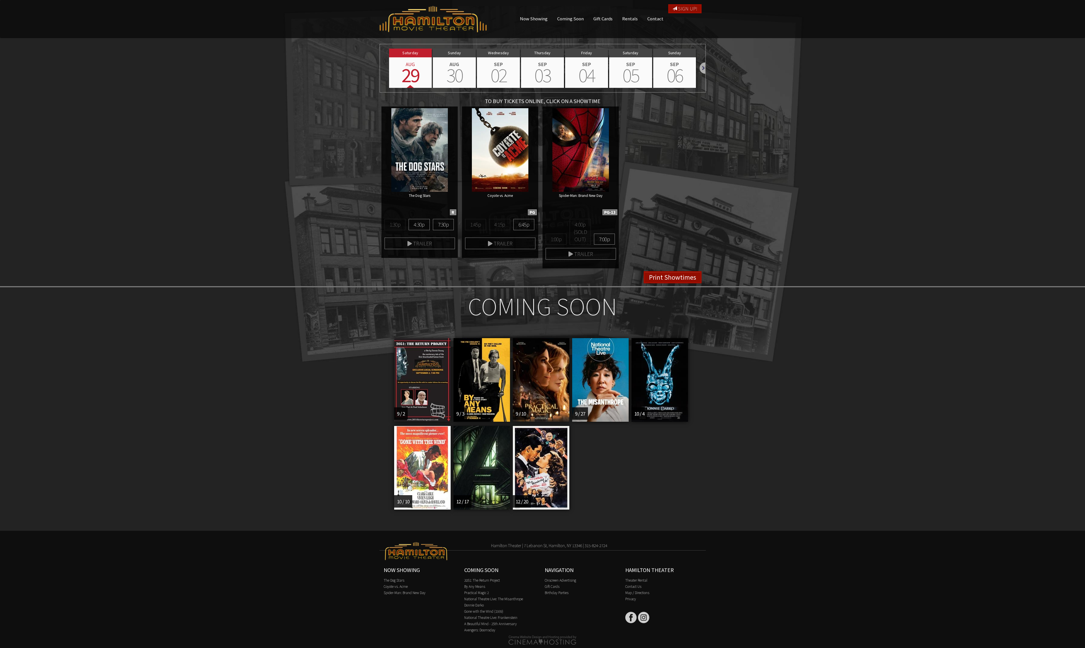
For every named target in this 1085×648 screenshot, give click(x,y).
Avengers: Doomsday (479, 629)
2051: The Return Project (482, 580)
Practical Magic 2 (476, 592)
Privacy (630, 598)
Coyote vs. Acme (396, 586)
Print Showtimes (672, 277)
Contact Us (633, 586)
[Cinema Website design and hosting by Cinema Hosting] (542, 639)
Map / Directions (637, 592)
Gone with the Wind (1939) (483, 611)
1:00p (556, 239)
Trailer (422, 243)
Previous (380, 68)
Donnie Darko (474, 605)
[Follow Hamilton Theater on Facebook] (631, 617)
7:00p (604, 239)
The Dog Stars (394, 580)
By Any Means (474, 586)
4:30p (419, 224)
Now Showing (534, 18)
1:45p (475, 224)
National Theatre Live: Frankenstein (490, 617)
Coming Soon (570, 18)
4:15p (499, 224)
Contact (655, 18)
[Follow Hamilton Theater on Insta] (643, 617)
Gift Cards (603, 18)
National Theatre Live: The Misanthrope (493, 598)
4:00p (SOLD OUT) (580, 231)
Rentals (630, 18)
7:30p (443, 224)
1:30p (395, 224)
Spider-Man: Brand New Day (405, 592)
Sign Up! (687, 8)
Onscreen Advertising (560, 580)
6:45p (523, 224)
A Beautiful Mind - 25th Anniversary (490, 623)
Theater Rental (636, 580)
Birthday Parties (556, 592)
